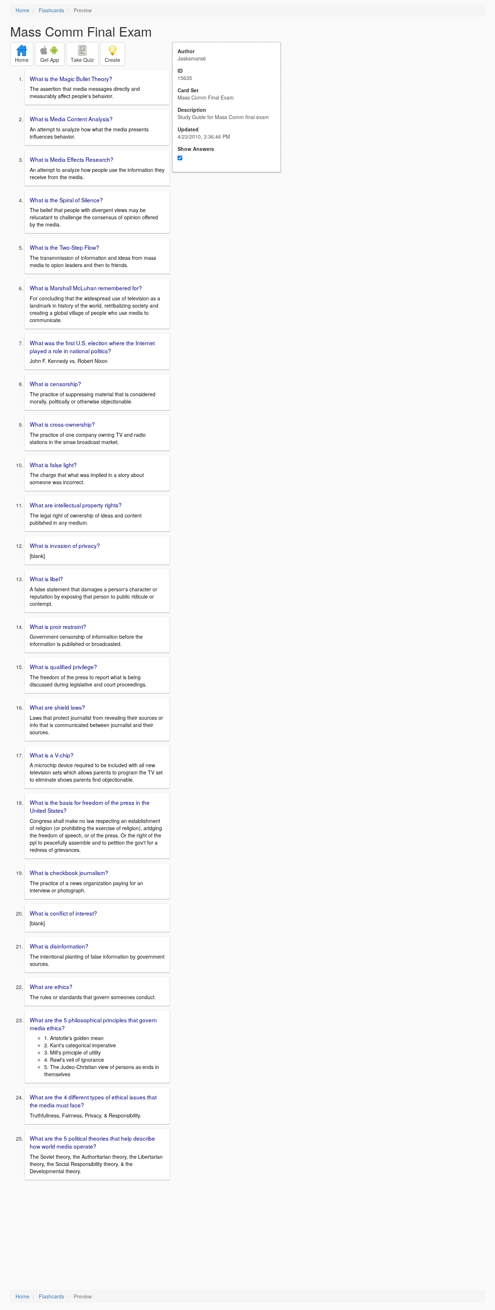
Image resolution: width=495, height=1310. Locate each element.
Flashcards (51, 10)
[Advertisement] (230, 243)
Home (22, 10)
